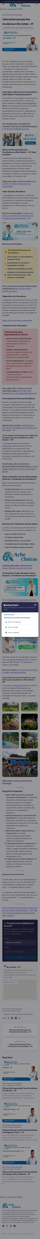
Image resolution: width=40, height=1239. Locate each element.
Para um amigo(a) (13, 632)
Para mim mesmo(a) (14, 622)
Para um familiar (13, 627)
